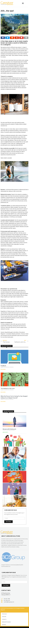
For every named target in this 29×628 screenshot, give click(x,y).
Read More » (3, 369)
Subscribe (4, 616)
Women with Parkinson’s (9, 429)
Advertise (4, 624)
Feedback (3, 365)
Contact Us (4, 619)
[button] (23, 3)
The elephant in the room (8, 388)
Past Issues (4, 613)
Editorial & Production (6, 622)
